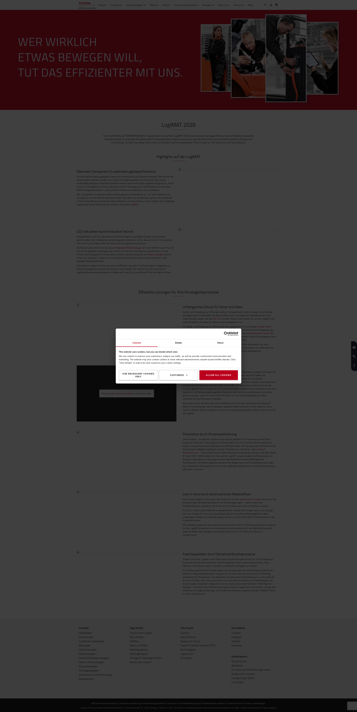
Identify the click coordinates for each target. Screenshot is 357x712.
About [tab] (220, 342)
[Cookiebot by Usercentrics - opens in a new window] (226, 334)
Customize (177, 375)
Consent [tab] (136, 342)
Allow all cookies (218, 375)
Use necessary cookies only (138, 375)
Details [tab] (178, 342)
